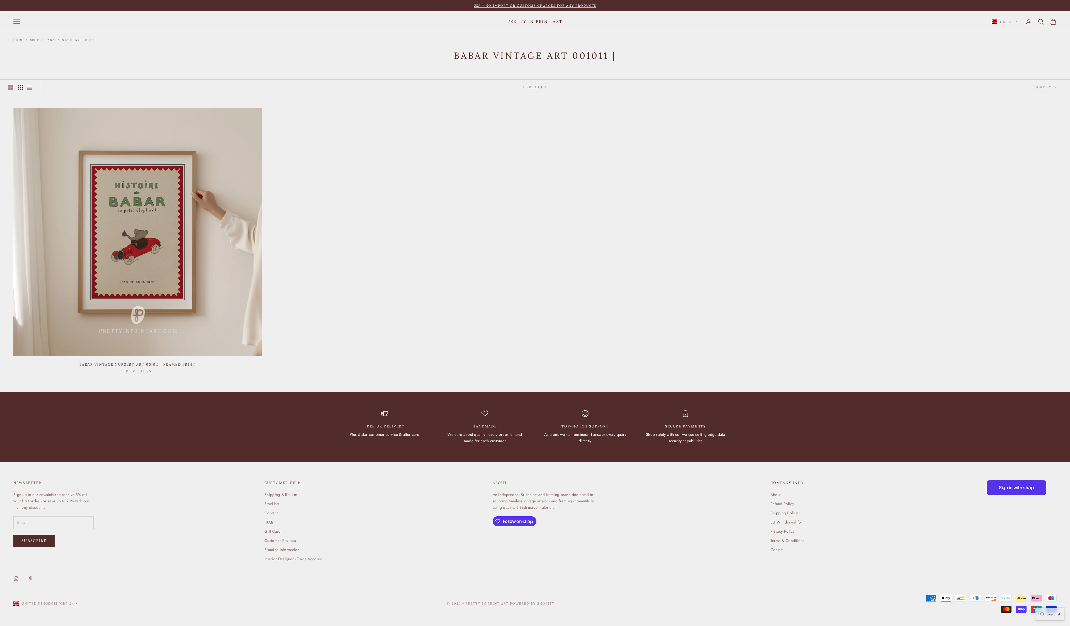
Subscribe (34, 540)
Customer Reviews (280, 540)
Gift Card (272, 531)
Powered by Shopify (532, 603)
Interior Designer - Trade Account (293, 559)
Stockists (271, 504)
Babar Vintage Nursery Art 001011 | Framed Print (137, 364)
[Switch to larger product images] (10, 87)
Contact (271, 513)
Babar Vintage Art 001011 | (72, 40)
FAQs (269, 522)
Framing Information (281, 549)
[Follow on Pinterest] (30, 578)
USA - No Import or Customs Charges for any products (535, 6)
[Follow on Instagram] (16, 578)
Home (18, 40)
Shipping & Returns (281, 494)
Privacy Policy (782, 531)
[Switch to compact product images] (29, 87)
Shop (34, 40)
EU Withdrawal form (788, 522)
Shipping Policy (784, 513)
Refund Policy (782, 504)
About (775, 494)
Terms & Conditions (787, 540)
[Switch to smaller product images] (20, 87)
